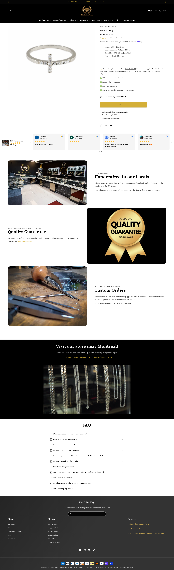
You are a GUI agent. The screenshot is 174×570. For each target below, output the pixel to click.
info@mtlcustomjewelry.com (140, 524)
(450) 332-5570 (106, 357)
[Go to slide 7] (101, 151)
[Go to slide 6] (99, 151)
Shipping (103, 38)
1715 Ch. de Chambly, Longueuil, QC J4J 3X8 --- (80, 357)
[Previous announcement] (8, 2)
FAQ (9, 535)
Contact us (12, 539)
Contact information (126, 567)
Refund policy (78, 567)
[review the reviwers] (62, 137)
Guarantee (52, 539)
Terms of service (101, 567)
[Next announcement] (165, 2)
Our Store (11, 524)
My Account (52, 524)
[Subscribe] (103, 513)
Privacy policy (89, 567)
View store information (111, 118)
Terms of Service (54, 542)
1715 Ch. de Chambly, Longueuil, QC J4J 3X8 (146, 534)
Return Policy (53, 535)
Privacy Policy (53, 531)
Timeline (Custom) (15, 531)
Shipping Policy (53, 528)
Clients (10, 528)
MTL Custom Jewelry (52, 567)
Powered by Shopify (66, 567)
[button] (10, 10)
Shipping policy (113, 567)
